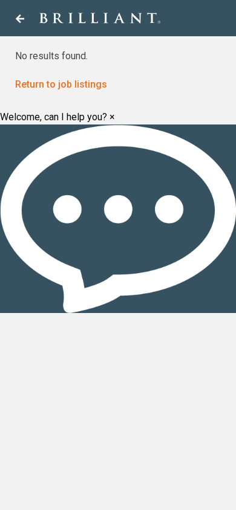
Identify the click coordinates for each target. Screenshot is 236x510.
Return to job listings (61, 84)
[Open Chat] (118, 218)
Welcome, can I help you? (53, 117)
